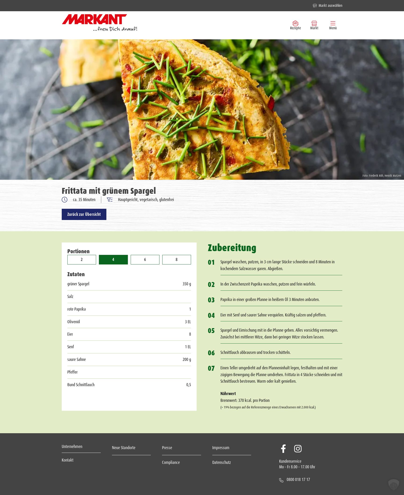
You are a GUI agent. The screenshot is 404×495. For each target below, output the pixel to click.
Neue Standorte (123, 448)
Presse (167, 448)
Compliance (171, 462)
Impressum (220, 448)
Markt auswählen (330, 5)
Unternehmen (72, 446)
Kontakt (67, 460)
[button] (393, 484)
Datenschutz (221, 462)
